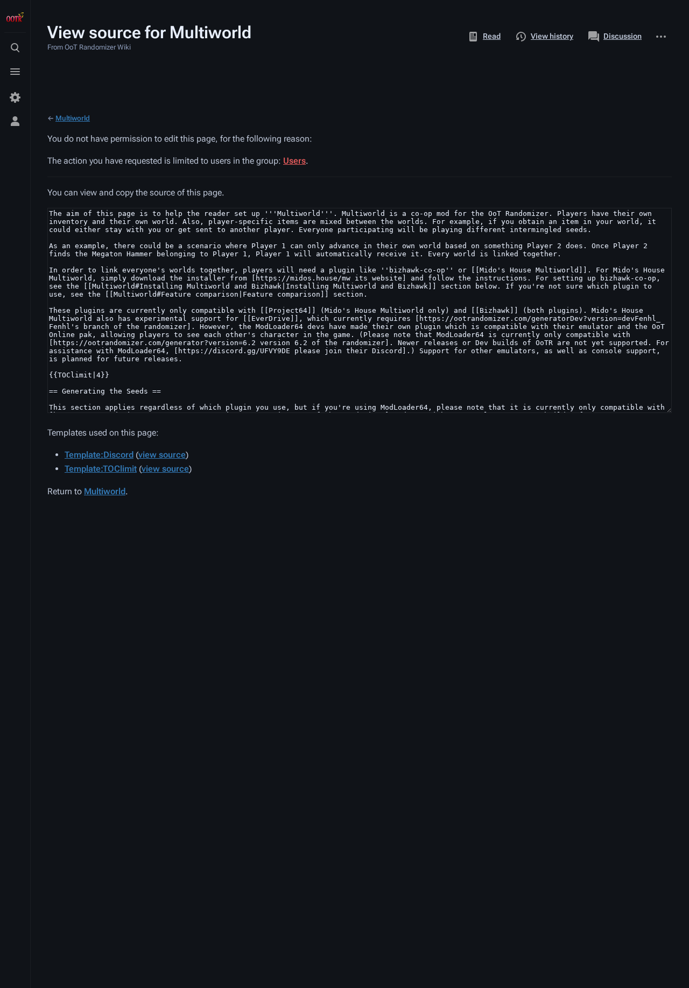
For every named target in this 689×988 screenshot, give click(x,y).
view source (162, 455)
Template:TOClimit (101, 469)
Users (294, 161)
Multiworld (72, 118)
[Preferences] (15, 97)
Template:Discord (99, 455)
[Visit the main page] (15, 17)
